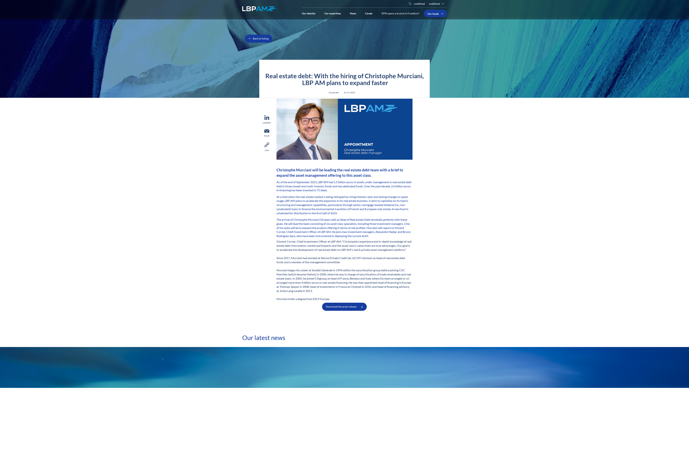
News (353, 13)
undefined (419, 3)
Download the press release (341, 306)
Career (369, 13)
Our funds (433, 13)
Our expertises (332, 13)
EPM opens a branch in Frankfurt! (400, 13)
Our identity (308, 13)
